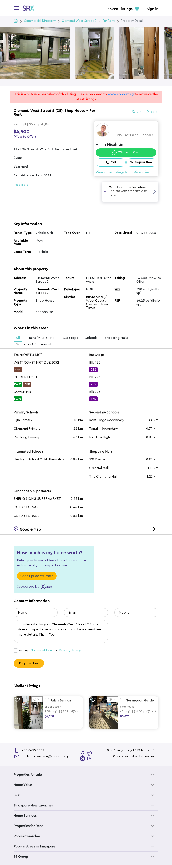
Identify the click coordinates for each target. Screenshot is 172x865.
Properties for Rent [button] (28, 826)
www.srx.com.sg (121, 94)
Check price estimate (36, 576)
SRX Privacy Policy (119, 750)
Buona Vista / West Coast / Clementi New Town (97, 302)
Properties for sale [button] (28, 774)
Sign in (152, 9)
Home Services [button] (25, 815)
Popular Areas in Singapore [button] (34, 846)
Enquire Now (29, 663)
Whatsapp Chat (129, 152)
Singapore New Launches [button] (33, 805)
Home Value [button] (23, 785)
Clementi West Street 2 (47, 291)
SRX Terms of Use (146, 750)
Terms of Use (41, 650)
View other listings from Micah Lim (122, 172)
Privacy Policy (70, 650)
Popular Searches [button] (27, 836)
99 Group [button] (21, 856)
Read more (21, 184)
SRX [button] (17, 795)
